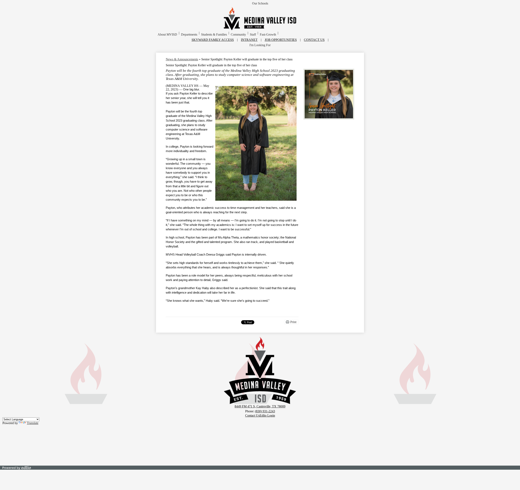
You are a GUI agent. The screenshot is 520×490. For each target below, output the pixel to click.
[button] (167, 34)
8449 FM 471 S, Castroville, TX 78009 (260, 406)
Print (293, 322)
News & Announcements (182, 59)
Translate (32, 423)
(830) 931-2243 (265, 411)
